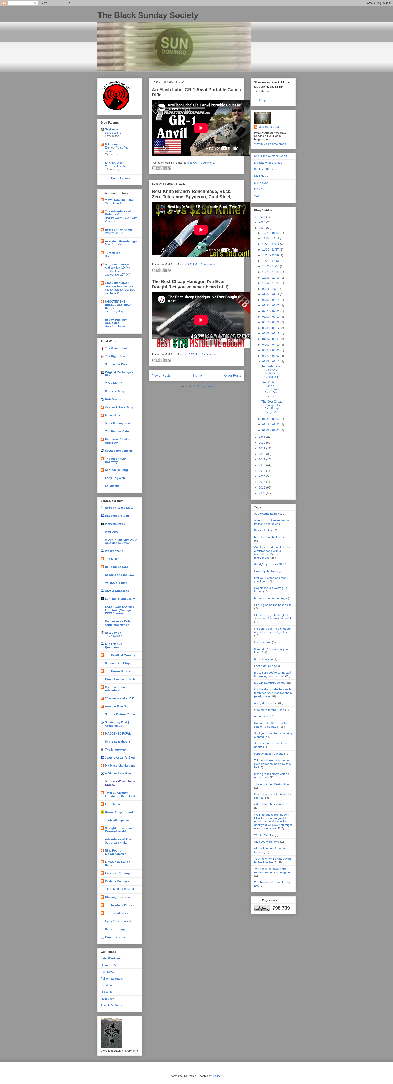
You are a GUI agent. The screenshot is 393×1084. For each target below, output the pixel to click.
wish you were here (266, 841)
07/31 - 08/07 (271, 305)
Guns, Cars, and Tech (120, 679)
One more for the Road (269, 709)
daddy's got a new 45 (268, 564)
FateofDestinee (111, 958)
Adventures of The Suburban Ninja (118, 841)
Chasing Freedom (117, 897)
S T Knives (261, 182)
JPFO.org (260, 100)
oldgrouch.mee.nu (118, 264)
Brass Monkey (263, 530)
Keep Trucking (263, 659)
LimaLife (106, 985)
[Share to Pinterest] (169, 168)
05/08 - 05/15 (271, 333)
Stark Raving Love (118, 423)
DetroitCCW (108, 965)
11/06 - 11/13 (271, 260)
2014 (262, 476)
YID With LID (113, 383)
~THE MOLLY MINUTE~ (121, 889)
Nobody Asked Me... (119, 507)
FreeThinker (113, 804)
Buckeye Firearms (266, 169)
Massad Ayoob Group (268, 162)
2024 (262, 216)
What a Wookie (264, 835)
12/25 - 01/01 (271, 233)
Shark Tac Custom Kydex (270, 156)
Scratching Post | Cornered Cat (117, 724)
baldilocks (112, 486)
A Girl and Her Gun (118, 773)
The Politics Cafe (117, 431)
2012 (262, 487)
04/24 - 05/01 (271, 339)
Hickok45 (107, 991)
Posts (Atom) (205, 386)
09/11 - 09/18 (271, 288)
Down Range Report (119, 812)
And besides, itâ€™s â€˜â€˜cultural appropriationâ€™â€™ (118, 271)
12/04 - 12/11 (271, 238)
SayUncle (111, 129)
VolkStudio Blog (116, 582)
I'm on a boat (262, 642)
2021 (262, 437)
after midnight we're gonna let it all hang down (271, 522)
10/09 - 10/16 (271, 277)
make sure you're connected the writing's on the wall (272, 674)
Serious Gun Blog (117, 663)
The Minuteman (116, 749)
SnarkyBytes (114, 162)
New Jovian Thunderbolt (113, 634)
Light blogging (113, 132)
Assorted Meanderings (121, 241)
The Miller (112, 558)
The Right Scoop (117, 356)
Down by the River (266, 571)
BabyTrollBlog (115, 929)
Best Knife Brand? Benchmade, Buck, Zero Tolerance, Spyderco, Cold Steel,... (193, 194)
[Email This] (154, 168)
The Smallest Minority (120, 655)
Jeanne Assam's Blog (120, 757)
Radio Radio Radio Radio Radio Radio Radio (270, 724)
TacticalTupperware (118, 820)
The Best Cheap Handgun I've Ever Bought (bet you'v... (271, 406)
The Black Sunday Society (147, 15)
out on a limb (262, 716)
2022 (262, 228)
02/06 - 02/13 (271, 361)
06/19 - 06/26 (271, 322)
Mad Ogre (112, 531)
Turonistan (112, 252)
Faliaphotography (112, 978)
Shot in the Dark (116, 364)
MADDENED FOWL (118, 733)
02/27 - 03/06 (271, 355)
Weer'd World (114, 550)
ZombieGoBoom (111, 1005)
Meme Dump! (113, 203)
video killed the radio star (270, 804)
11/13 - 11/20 (271, 255)
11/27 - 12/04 (271, 244)
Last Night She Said (267, 665)
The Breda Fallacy (117, 178)
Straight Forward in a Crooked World (119, 829)
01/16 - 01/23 (271, 424)
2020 (262, 442)
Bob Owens (113, 399)
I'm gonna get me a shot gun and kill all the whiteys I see (272, 630)
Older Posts (232, 375)
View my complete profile (270, 143)
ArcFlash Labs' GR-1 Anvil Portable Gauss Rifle (271, 371)
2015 (262, 470)
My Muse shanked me (120, 765)
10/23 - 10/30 (271, 272)
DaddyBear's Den (117, 515)
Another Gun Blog (117, 706)
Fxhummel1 (108, 971)
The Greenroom (116, 348)
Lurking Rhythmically (120, 598)
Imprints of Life (114, 233)
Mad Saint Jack (269, 127)
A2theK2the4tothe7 (266, 513)
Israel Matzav (114, 415)
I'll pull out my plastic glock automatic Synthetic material (272, 616)
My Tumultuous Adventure (116, 688)
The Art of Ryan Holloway (116, 460)
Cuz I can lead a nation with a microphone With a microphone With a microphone (272, 552)
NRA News (261, 176)
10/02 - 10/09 (271, 283)
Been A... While (114, 244)
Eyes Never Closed (118, 921)
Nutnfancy (107, 998)
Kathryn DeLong (116, 470)
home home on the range (270, 598)
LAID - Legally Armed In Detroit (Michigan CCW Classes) (119, 610)
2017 (262, 459)
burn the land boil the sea (270, 537)
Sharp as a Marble (117, 741)
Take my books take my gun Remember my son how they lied (272, 764)
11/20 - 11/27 (271, 249)
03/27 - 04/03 (271, 350)
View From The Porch (120, 199)
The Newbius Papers (119, 905)
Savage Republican (118, 450)
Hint (107, 256)
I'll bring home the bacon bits (272, 605)
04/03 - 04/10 (271, 344)
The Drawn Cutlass (118, 671)
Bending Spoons (117, 566)
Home (197, 375)
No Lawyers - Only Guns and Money (118, 623)
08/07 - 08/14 (271, 300)
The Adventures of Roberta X (118, 213)
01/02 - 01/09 (271, 430)
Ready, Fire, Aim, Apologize (116, 321)
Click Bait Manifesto (117, 166)
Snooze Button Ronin (120, 714)
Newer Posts (161, 375)
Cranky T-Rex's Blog (119, 407)
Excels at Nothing (117, 873)
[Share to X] (161, 168)
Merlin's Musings (117, 881)
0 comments (208, 162)
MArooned (112, 144)
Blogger (216, 1075)
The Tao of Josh (116, 913)
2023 (262, 222)
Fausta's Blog (114, 391)
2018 (262, 454)
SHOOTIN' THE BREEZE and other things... (118, 305)
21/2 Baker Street (117, 283)
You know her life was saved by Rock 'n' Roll (272, 860)
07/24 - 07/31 (271, 311)
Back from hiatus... (116, 326)
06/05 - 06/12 (271, 328)
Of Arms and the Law (119, 574)
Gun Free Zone (115, 937)
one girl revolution (265, 703)
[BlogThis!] (158, 168)
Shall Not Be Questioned (113, 645)
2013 (262, 481)
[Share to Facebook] (165, 168)
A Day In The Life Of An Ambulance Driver (121, 541)
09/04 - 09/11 (271, 294)
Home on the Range (119, 229)
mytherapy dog (114, 311)
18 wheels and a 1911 (120, 698)
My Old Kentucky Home (269, 682)
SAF (257, 196)
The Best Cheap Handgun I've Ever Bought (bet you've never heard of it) (190, 284)
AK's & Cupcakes (117, 590)
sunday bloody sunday (268, 753)
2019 (262, 448)
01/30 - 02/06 (271, 419)
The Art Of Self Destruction (271, 784)
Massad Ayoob (115, 523)
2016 (262, 465)
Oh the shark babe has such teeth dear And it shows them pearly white (273, 693)
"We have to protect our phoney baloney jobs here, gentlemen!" (120, 290)
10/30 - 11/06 (271, 266)
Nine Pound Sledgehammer (115, 852)
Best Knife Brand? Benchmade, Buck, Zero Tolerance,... (271, 389)
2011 (262, 493)
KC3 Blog (260, 189)
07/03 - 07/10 (271, 316)
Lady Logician (115, 478)
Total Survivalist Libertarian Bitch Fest (120, 794)
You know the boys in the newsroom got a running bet (272, 870)
